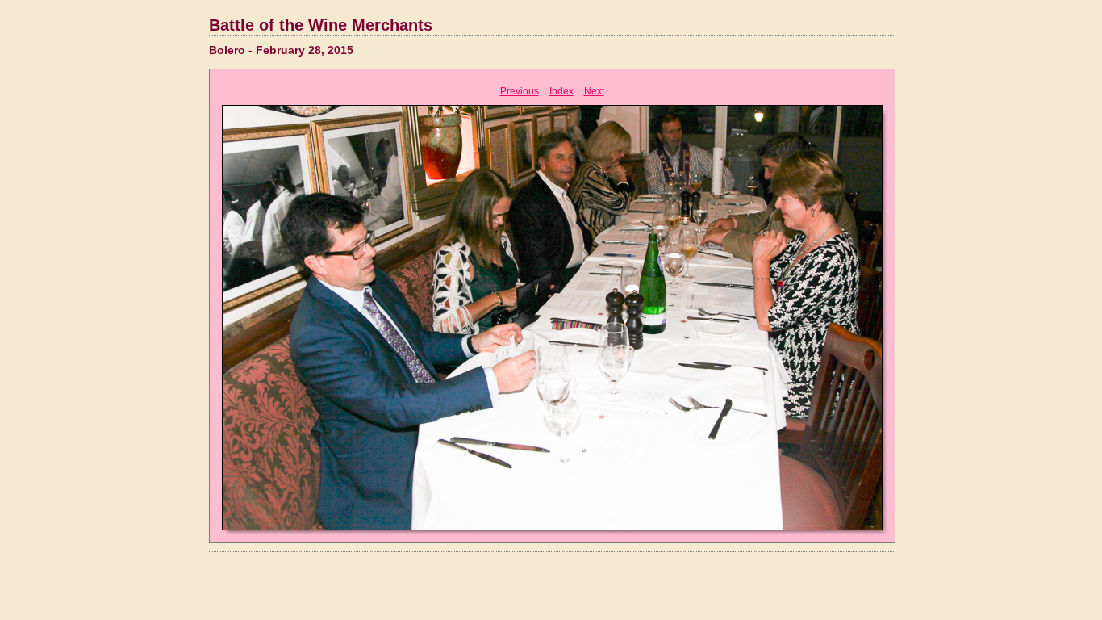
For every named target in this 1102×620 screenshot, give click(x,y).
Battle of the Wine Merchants (320, 25)
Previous (519, 91)
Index (561, 91)
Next (594, 91)
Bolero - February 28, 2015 (281, 50)
